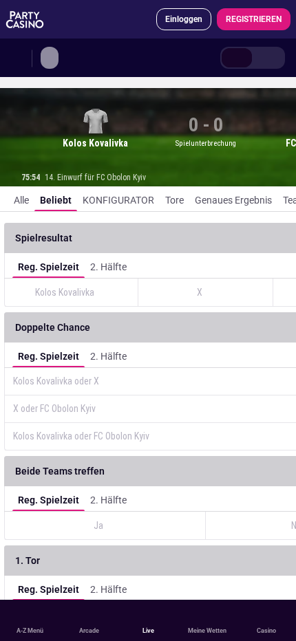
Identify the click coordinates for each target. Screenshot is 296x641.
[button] (82, 238)
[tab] (237, 57)
